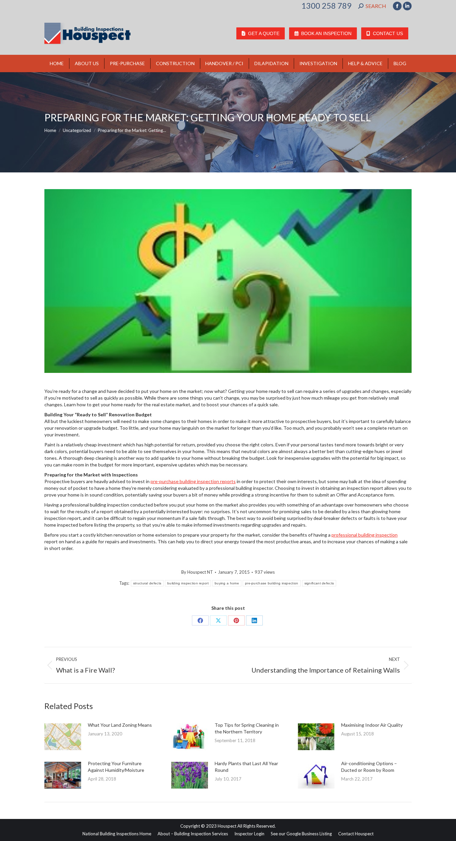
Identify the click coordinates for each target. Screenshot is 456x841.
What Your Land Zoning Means (120, 725)
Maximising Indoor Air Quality (372, 725)
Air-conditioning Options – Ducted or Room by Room (369, 766)
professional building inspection (364, 535)
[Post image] (62, 736)
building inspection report (188, 583)
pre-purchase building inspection (271, 583)
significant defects (319, 583)
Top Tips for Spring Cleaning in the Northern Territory (247, 728)
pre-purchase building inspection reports (193, 481)
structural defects (147, 583)
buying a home (227, 583)
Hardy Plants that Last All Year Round (246, 766)
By (197, 572)
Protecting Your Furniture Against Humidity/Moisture (116, 766)
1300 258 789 (326, 5)
